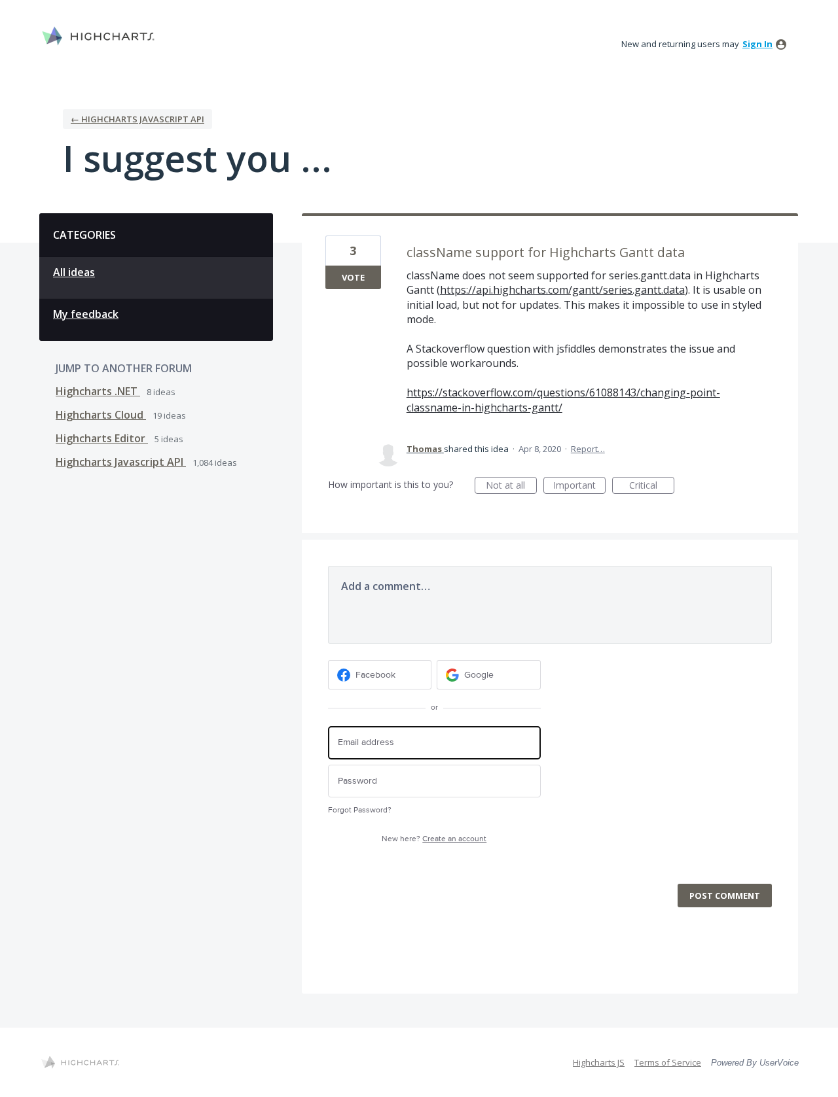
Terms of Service (667, 1062)
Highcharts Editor (102, 438)
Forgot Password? (360, 810)
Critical (651, 486)
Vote (353, 277)
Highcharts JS (599, 1062)
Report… (588, 449)
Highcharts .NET (98, 391)
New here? (434, 839)
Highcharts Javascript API (121, 462)
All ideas (74, 272)
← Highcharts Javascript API (137, 119)
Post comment (724, 895)
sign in (757, 44)
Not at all (511, 486)
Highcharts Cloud (101, 415)
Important (579, 486)
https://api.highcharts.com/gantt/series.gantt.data (562, 290)
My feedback (85, 314)
